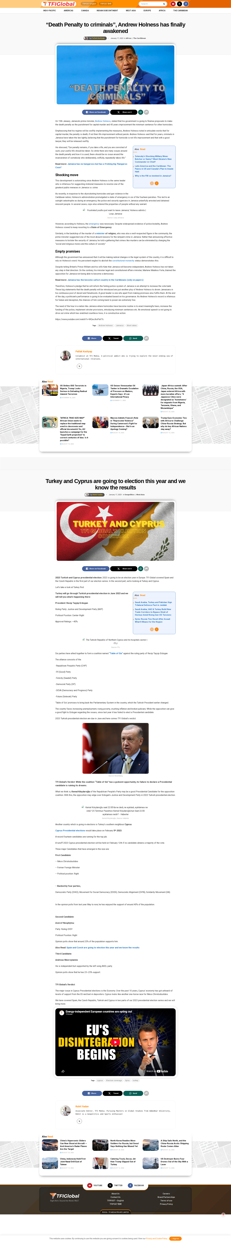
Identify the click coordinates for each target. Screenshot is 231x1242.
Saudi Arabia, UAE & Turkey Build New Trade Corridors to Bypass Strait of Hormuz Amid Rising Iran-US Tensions (153, 612)
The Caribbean (180, 11)
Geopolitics (129, 495)
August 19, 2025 (67, 444)
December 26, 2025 (68, 398)
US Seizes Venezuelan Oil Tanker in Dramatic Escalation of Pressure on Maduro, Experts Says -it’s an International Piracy (124, 391)
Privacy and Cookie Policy (156, 1238)
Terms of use (166, 1201)
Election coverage (114, 1080)
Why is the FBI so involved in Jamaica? (153, 176)
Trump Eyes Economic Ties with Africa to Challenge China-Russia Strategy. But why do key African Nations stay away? (174, 423)
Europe (147, 11)
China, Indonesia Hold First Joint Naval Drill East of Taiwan (73, 1162)
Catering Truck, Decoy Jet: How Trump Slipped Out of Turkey (123, 1162)
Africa (162, 11)
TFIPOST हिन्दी (105, 4)
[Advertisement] (115, 463)
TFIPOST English (89, 4)
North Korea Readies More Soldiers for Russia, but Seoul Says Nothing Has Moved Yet (124, 1143)
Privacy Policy (166, 1204)
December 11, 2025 (119, 400)
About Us (115, 1194)
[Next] (157, 183)
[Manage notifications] (223, 1215)
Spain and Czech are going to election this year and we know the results (103, 947)
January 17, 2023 (117, 38)
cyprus (100, 1080)
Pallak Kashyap (98, 38)
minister (100, 233)
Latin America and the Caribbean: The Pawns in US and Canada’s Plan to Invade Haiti (154, 169)
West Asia (131, 11)
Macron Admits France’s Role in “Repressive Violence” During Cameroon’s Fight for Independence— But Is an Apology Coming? (124, 423)
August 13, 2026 (67, 1168)
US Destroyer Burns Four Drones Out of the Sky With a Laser (174, 1162)
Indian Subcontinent (107, 11)
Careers (166, 1194)
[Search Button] (164, 4)
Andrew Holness (103, 121)
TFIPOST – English (115, 1201)
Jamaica (120, 325)
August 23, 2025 (168, 412)
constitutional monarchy (123, 260)
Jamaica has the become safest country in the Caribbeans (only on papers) (105, 280)
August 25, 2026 (67, 1152)
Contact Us (115, 1197)
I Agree (175, 1239)
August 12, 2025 (168, 433)
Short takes (132, 325)
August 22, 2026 (168, 1150)
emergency (93, 224)
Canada (85, 11)
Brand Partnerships (166, 1197)
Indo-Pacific (49, 11)
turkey (135, 1080)
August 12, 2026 (118, 1168)
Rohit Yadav (98, 495)
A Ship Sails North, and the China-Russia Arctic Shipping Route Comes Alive (175, 1143)
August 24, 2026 (118, 1150)
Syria (127, 1080)
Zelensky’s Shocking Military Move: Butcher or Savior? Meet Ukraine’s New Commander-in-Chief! (153, 159)
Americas (68, 11)
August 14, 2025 (118, 433)
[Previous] (152, 183)
